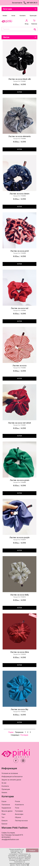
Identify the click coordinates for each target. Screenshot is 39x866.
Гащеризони (6, 808)
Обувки (18, 817)
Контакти (22, 15)
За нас (13, 15)
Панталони (6, 805)
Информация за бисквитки (12, 777)
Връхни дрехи (7, 811)
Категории (7, 9)
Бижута (4, 821)
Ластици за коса (21, 821)
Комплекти (19, 805)
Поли (17, 808)
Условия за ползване (10, 773)
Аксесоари (19, 814)
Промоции (33, 15)
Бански (4, 824)
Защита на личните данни (11, 780)
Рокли (17, 801)
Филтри (6, 37)
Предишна (19, 732)
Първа (10, 732)
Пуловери (19, 811)
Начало (5, 15)
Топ (3, 817)
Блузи (4, 801)
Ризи (3, 814)
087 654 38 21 (32, 3)
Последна (24, 735)
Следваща (15, 735)
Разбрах (32, 850)
